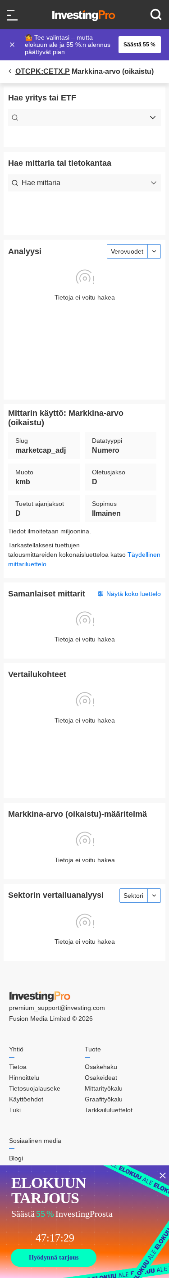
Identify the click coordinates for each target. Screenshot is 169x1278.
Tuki (15, 1110)
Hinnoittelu (24, 1077)
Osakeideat (101, 1077)
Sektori (133, 895)
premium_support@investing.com (57, 1007)
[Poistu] (13, 44)
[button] (89, 44)
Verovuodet (127, 251)
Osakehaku (101, 1066)
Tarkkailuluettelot (108, 1110)
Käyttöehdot (26, 1099)
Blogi (16, 1158)
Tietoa (18, 1066)
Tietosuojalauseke (34, 1088)
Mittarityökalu (104, 1088)
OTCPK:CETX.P (42, 71)
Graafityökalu (104, 1099)
